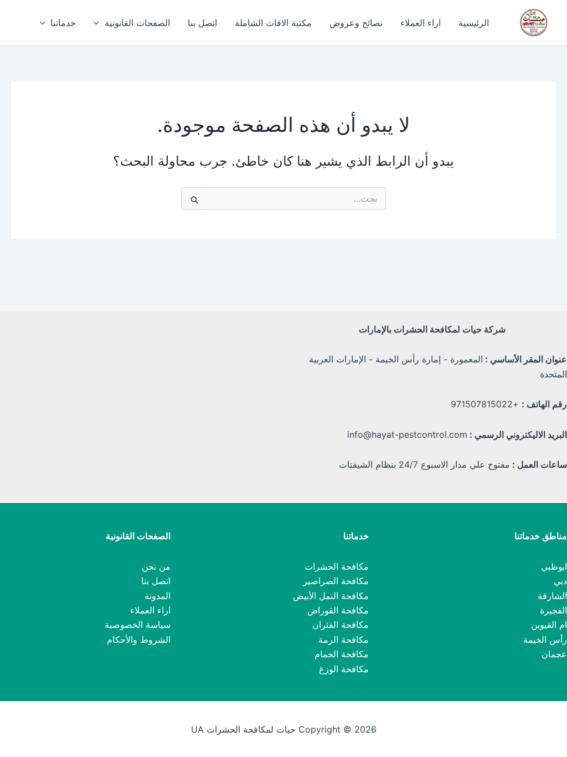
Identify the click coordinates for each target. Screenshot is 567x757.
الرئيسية (473, 22)
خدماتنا (63, 22)
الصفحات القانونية (137, 22)
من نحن (156, 566)
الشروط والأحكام (139, 639)
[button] (99, 23)
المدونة (158, 595)
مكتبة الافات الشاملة (273, 22)
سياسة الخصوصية (138, 624)
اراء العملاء (420, 22)
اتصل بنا (202, 22)
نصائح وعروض (356, 22)
